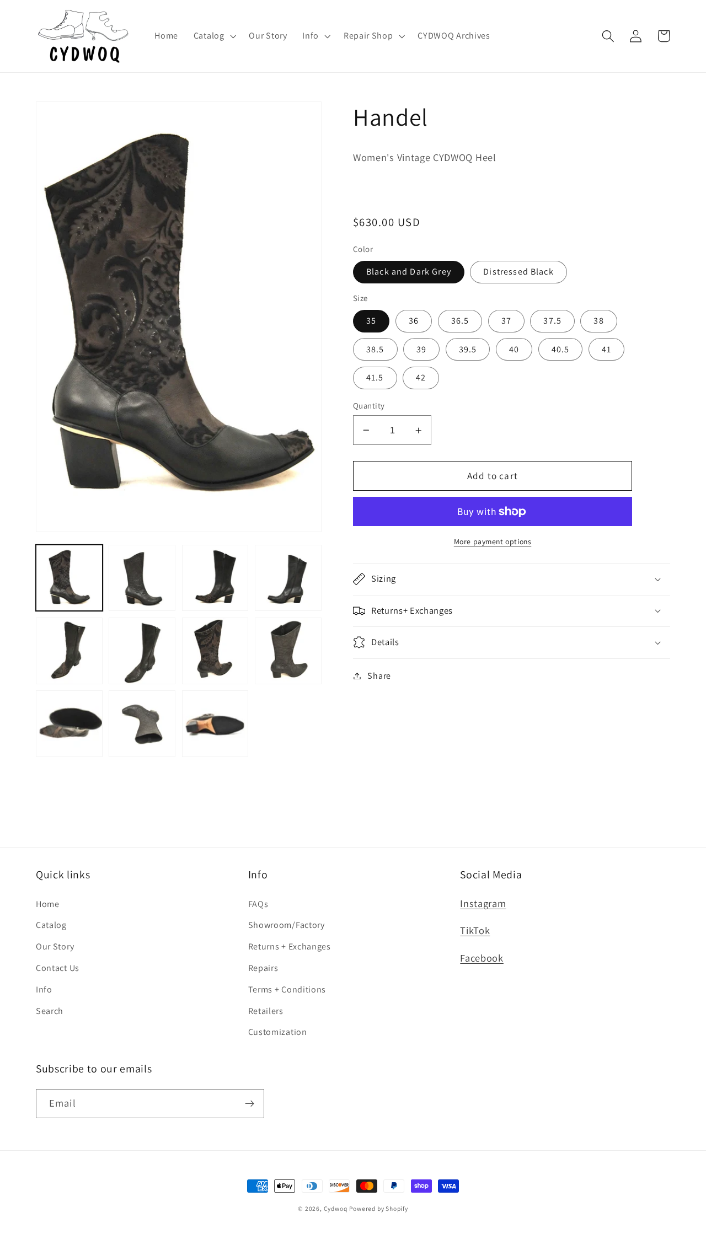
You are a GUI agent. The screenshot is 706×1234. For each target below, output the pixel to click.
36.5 (460, 320)
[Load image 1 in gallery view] (69, 578)
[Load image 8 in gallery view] (288, 651)
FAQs (258, 904)
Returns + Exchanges (289, 946)
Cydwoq (335, 1208)
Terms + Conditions (287, 989)
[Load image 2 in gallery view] (142, 578)
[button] (214, 36)
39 (421, 349)
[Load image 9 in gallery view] (69, 723)
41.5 (375, 377)
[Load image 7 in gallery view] (215, 651)
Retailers (266, 1011)
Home (48, 904)
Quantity (369, 405)
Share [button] (379, 676)
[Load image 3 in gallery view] (215, 578)
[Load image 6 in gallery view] (142, 651)
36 (414, 320)
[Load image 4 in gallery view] (288, 578)
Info (44, 989)
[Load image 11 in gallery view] (215, 723)
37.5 (552, 320)
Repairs (263, 968)
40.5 (561, 349)
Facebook (482, 957)
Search (49, 1011)
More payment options (493, 541)
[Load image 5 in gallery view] (69, 651)
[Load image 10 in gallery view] (142, 723)
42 (421, 377)
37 (506, 320)
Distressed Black (518, 271)
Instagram (483, 903)
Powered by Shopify (378, 1208)
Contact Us (57, 968)
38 (598, 320)
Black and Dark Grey (408, 271)
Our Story (55, 946)
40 (514, 349)
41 (606, 349)
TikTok (475, 930)
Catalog (51, 925)
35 (371, 320)
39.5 (468, 349)
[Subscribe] (250, 1104)
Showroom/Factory (286, 925)
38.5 (375, 349)
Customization (277, 1032)
